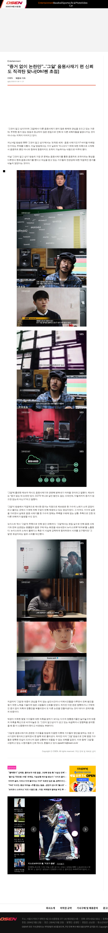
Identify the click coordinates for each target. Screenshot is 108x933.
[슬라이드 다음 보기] (85, 829)
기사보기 (60, 863)
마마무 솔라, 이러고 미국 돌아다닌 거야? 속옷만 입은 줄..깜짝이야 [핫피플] (39, 780)
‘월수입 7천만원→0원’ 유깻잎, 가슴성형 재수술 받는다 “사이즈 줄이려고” (38, 776)
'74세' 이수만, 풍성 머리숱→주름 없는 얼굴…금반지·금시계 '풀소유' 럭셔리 (39, 785)
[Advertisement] (73, 105)
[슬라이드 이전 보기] (34, 829)
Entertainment (14, 61)
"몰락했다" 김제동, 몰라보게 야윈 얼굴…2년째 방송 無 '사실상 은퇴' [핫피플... (40, 772)
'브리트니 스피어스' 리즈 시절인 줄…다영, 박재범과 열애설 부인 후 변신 (38, 789)
